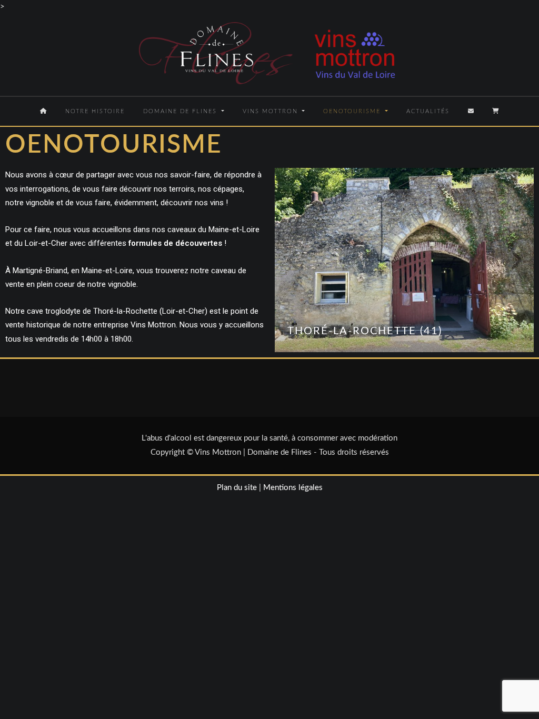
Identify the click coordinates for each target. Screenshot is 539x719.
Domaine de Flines (181, 111)
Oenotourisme (353, 111)
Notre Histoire (95, 111)
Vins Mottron (272, 111)
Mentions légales (293, 488)
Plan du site (237, 488)
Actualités (428, 111)
